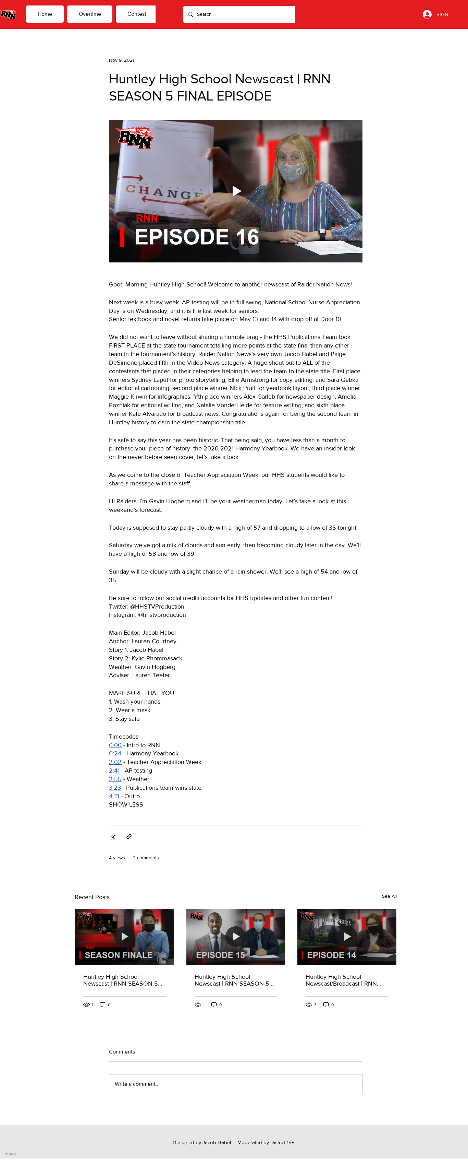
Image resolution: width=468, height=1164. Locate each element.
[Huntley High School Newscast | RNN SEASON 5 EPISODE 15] (235, 937)
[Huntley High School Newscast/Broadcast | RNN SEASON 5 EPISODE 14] (346, 937)
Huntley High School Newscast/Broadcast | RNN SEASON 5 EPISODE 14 (341, 980)
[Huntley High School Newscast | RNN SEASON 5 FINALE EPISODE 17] (124, 937)
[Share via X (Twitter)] (112, 836)
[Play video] (235, 191)
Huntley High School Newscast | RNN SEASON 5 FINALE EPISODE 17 (120, 980)
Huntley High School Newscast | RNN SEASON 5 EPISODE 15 (232, 980)
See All (389, 896)
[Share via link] (129, 836)
